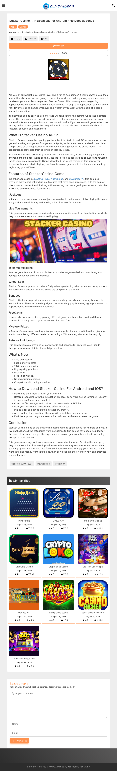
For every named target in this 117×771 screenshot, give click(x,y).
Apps (13, 27)
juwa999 (39, 178)
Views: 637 (60, 464)
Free (45, 38)
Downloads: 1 (43, 464)
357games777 (76, 178)
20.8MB (31, 38)
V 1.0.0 (16, 38)
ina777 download (54, 178)
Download (59, 45)
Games (23, 27)
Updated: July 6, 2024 (22, 464)
